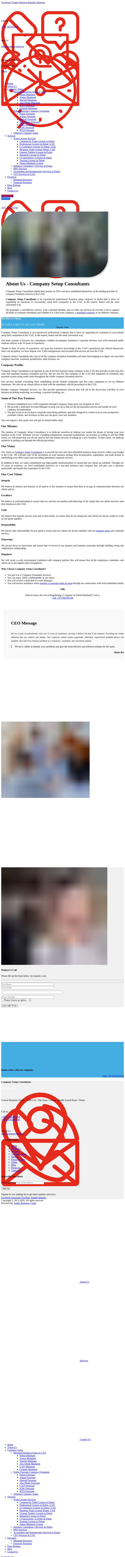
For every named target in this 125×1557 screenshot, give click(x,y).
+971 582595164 (9, 26)
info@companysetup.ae (12, 46)
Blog (13, 1165)
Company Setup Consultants (28, 452)
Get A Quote (7, 196)
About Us (16, 1148)
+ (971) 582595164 (10, 1116)
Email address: (8, 1182)
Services (15, 1151)
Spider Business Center (25, 1203)
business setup (103, 530)
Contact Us (16, 1170)
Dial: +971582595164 (113, 1076)
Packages (5, 198)
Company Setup (19, 1154)
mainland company (86, 312)
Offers (14, 1162)
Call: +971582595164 (62, 598)
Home (14, 1145)
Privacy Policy (18, 1159)
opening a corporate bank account (56, 583)
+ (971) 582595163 (10, 1119)
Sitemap (15, 1156)
